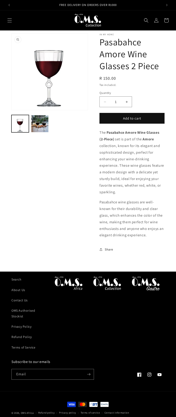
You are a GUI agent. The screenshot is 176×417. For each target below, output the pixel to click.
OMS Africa (27, 412)
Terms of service (90, 412)
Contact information (116, 412)
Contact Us (19, 300)
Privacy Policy (21, 326)
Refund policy (46, 412)
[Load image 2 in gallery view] (40, 123)
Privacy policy (67, 412)
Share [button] (109, 249)
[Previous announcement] (9, 5)
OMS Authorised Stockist (23, 313)
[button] (10, 20)
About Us (18, 290)
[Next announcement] (167, 5)
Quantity (105, 93)
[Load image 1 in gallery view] (20, 123)
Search (16, 279)
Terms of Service (23, 347)
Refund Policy (21, 337)
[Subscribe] (89, 374)
